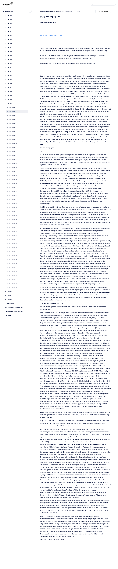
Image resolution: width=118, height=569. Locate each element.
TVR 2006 (9, 91)
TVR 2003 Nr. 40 (13, 263)
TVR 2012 (9, 67)
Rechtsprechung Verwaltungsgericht (54, 11)
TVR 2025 (9, 15)
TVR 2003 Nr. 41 (13, 267)
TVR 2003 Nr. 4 (12, 119)
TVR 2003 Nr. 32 (13, 231)
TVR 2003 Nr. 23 (13, 195)
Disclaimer (8, 315)
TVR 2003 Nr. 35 (13, 243)
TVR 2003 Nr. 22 (13, 191)
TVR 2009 (9, 79)
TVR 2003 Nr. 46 (13, 287)
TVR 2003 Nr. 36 (13, 247)
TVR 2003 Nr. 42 (13, 271)
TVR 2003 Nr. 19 (13, 179)
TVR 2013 (9, 63)
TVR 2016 (9, 51)
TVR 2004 (9, 99)
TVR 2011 (9, 71)
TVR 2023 (9, 23)
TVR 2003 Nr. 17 (13, 171)
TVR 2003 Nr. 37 (13, 251)
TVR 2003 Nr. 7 (12, 131)
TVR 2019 (9, 39)
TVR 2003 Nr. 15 (13, 163)
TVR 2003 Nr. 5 (12, 123)
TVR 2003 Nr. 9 (12, 139)
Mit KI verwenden (103, 11)
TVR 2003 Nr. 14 (13, 159)
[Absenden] (91, 3)
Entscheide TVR (9, 11)
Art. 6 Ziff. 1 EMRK (57, 35)
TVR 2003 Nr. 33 (13, 235)
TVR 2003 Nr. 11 (13, 147)
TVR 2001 (9, 295)
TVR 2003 (9, 103)
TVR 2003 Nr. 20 (13, 183)
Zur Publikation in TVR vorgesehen (14, 307)
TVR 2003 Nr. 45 (13, 283)
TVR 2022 (9, 27)
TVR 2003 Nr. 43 (13, 275)
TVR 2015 (9, 55)
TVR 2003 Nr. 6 (12, 127)
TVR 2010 (9, 75)
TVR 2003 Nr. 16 (13, 167)
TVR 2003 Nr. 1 (12, 107)
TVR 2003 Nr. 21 (13, 187)
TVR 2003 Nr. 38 (13, 255)
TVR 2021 (9, 31)
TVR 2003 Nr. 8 (12, 135)
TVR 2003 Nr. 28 (13, 215)
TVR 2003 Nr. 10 (13, 143)
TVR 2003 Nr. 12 (13, 151)
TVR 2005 (9, 95)
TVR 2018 (9, 43)
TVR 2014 (9, 59)
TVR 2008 (9, 83)
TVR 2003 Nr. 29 (13, 219)
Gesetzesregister (9, 303)
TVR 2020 (9, 35)
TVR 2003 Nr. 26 (13, 207)
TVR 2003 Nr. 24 (13, 199)
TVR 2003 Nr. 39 (13, 259)
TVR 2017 (9, 47)
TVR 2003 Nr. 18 (13, 175)
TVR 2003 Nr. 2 (12, 111)
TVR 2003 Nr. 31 (13, 227)
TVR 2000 (9, 299)
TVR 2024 (9, 19)
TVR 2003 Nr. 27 (13, 211)
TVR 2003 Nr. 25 (13, 203)
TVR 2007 (9, 87)
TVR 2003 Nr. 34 (13, 239)
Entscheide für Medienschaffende (14, 311)
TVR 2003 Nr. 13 (13, 155)
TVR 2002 (9, 291)
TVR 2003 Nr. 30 (13, 223)
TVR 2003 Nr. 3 (12, 115)
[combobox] (103, 3)
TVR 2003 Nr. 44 (13, 279)
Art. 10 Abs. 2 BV (45, 35)
